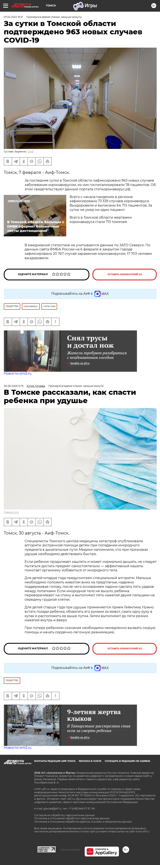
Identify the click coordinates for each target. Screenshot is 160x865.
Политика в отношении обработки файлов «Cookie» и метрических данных (83, 821)
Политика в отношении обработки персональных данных (71, 818)
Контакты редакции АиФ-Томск (54, 761)
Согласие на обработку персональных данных (64, 815)
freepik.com (11, 512)
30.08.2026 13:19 (13, 385)
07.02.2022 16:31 (13, 17)
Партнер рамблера (70, 849)
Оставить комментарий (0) (125, 274)
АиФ (31, 151)
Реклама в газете (90, 761)
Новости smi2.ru (17, 373)
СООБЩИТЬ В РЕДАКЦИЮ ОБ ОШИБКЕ (127, 761)
